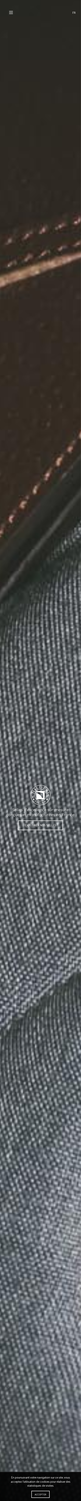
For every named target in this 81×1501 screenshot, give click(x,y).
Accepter (40, 1494)
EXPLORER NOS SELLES (40, 825)
